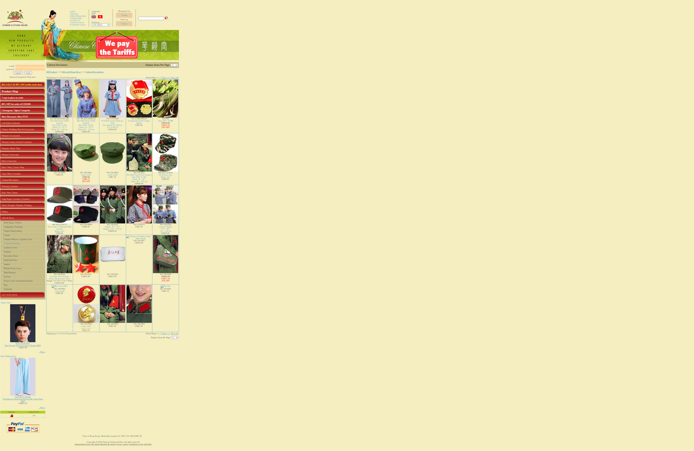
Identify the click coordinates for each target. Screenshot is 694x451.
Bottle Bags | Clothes (12, 222)
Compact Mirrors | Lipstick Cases (17, 239)
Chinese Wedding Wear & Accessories (18, 129)
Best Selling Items (78, 16)
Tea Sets (6, 276)
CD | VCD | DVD (9, 295)
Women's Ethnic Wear (11, 148)
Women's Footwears (10, 154)
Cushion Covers (10, 247)
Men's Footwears (9, 161)
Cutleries (7, 252)
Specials (74, 14)
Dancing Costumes (10, 186)
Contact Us (75, 20)
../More (42, 352)
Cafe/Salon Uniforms (11, 123)
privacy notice (122, 444)
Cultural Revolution (10, 180)
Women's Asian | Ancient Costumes (17, 142)
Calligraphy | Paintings (13, 227)
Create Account (77, 22)
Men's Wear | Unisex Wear (13, 167)
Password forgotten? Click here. (23, 77)
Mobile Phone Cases (12, 268)
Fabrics (5, 211)
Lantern (6, 264)
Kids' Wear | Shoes (10, 192)
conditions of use (136, 444)
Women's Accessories (11, 135)
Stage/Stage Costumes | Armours (16, 199)
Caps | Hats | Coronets (11, 173)
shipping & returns (108, 444)
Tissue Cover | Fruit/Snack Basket (18, 281)
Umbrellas (7, 289)
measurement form (82, 444)
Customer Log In (78, 24)
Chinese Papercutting (12, 231)
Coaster (6, 235)
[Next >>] (166, 77)
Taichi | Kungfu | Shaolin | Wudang (16, 205)
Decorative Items (10, 256)
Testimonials (76, 18)
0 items (124, 15)
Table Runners (9, 272)
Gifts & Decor (8, 218)
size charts (95, 444)
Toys (5, 285)
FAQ (73, 11)
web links (147, 444)
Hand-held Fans (10, 260)
